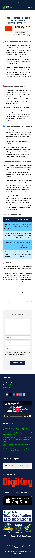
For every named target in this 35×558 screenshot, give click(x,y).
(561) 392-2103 (4, 2)
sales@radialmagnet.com (12, 2)
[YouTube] (17, 394)
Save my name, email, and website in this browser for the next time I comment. (17, 355)
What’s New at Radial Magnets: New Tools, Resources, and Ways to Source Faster (16, 429)
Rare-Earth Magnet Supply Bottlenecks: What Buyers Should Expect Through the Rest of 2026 (17, 439)
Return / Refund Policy (13, 547)
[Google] (20, 394)
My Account (19, 2)
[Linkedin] (7, 394)
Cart (32, 2)
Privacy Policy (24, 547)
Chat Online (6, 387)
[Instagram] (10, 394)
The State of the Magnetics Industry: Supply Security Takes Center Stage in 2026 (16, 449)
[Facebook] (14, 394)
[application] (17, 409)
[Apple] (24, 394)
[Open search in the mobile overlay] (17, 466)
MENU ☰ (30, 7)
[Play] (5, 416)
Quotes (28, 2)
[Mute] (27, 416)
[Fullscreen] (30, 416)
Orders (25, 2)
